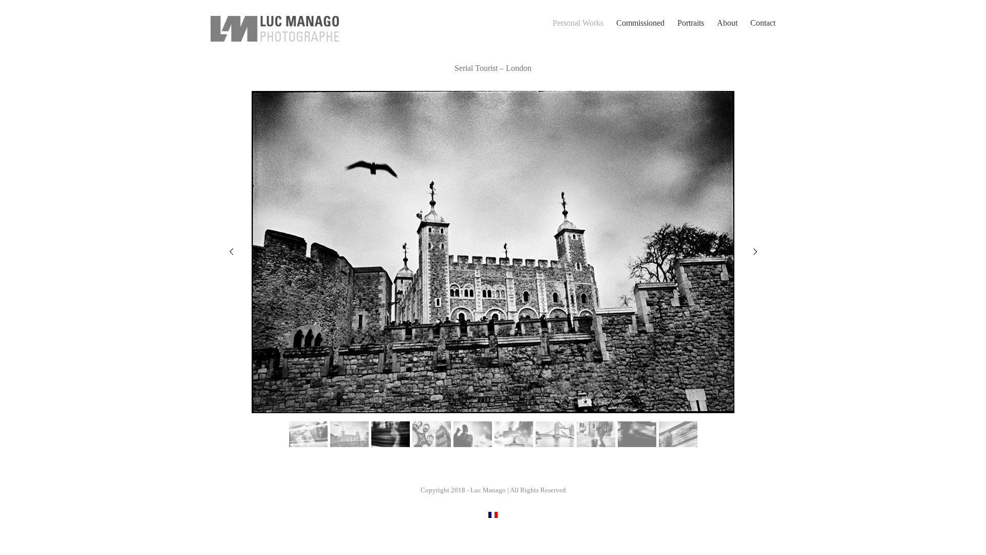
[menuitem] (584, 23)
